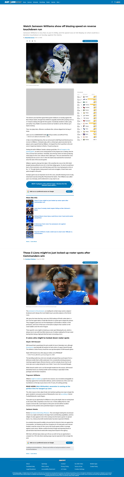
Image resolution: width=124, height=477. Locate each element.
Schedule (35, 2)
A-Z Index (63, 469)
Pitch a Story (45, 466)
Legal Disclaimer (31, 469)
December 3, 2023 (45, 136)
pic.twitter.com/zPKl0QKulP (54, 353)
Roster (48, 2)
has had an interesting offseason (39, 413)
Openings (44, 464)
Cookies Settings (79, 469)
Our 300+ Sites (79, 464)
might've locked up (36, 379)
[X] (115, 2)
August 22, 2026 (50, 355)
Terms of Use (78, 466)
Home (27, 241)
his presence (29, 347)
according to (64, 394)
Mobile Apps (93, 464)
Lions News (34, 241)
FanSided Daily (30, 466)
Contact (63, 464)
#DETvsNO (43, 135)
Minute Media (18, 473)
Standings (42, 2)
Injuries (53, 2)
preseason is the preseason (37, 311)
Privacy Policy (65, 466)
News (24, 2)
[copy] (35, 41)
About (28, 464)
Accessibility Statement (48, 469)
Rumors (30, 2)
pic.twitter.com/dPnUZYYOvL (59, 135)
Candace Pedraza (30, 259)
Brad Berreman (29, 37)
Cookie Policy (94, 466)
